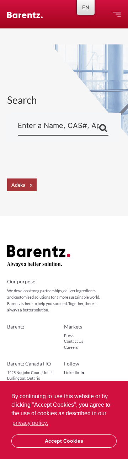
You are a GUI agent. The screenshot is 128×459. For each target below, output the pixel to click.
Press (69, 335)
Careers (71, 347)
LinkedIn (71, 372)
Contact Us (73, 341)
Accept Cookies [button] (64, 441)
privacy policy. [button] (30, 423)
